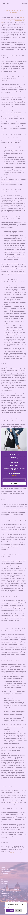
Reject (18, 910)
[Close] (25, 429)
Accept (10, 910)
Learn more (9, 907)
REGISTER (14, 483)
